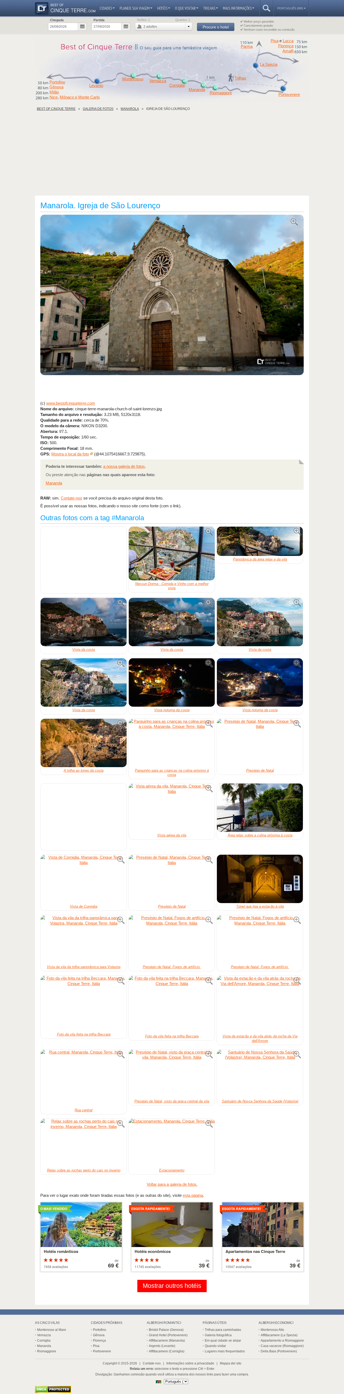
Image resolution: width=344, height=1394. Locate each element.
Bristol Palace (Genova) (166, 1330)
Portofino (57, 82)
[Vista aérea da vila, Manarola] (172, 808)
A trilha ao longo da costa (83, 770)
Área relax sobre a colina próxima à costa (260, 835)
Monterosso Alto (272, 1330)
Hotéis (162, 8)
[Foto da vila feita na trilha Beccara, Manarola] (84, 1003)
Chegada (57, 20)
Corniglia (177, 85)
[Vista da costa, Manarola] (84, 622)
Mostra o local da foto (70, 454)
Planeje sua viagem (135, 8)
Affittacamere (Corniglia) (166, 1351)
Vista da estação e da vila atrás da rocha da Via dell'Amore (260, 1038)
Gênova (56, 87)
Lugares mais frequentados (225, 1351)
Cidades (106, 8)
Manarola (197, 90)
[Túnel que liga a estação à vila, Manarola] (260, 879)
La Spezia (268, 64)
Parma (247, 46)
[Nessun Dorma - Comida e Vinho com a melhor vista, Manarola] (172, 553)
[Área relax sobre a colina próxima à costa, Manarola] (260, 808)
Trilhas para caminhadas (223, 1330)
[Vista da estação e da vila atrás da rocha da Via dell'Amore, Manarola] (260, 1004)
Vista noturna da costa (171, 710)
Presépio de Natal (260, 770)
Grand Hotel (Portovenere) (168, 1335)
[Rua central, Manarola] (84, 1078)
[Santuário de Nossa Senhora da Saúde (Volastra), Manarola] (260, 1074)
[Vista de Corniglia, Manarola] (84, 879)
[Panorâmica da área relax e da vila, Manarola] (260, 541)
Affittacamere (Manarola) (167, 1340)
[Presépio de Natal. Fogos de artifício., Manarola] (172, 939)
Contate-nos (71, 498)
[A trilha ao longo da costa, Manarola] (84, 743)
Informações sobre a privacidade (190, 1363)
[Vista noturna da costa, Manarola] (172, 682)
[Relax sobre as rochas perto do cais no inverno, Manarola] (84, 1143)
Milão (54, 92)
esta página (193, 1195)
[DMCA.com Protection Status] (53, 1391)
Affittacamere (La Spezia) (279, 1335)
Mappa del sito (230, 1363)
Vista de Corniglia (83, 906)
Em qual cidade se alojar (223, 1340)
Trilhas (209, 8)
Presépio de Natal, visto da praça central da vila (171, 1101)
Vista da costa (83, 650)
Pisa (274, 40)
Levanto (96, 86)
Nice (53, 97)
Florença (285, 46)
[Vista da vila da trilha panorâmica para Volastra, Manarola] (84, 939)
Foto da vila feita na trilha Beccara (83, 1034)
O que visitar (185, 8)
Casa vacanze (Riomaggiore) (282, 1346)
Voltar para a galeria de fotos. (172, 1184)
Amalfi (287, 51)
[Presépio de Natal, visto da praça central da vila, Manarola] (172, 1074)
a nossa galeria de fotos (124, 466)
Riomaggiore (221, 93)
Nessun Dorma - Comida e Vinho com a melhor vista (172, 586)
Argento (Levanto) (162, 1346)
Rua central (83, 1110)
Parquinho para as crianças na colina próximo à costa (172, 772)
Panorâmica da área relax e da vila (260, 559)
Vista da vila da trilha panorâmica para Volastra (83, 967)
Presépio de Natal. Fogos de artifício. (172, 967)
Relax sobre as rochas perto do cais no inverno (83, 1170)
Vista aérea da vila (171, 835)
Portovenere (289, 94)
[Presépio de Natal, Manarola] (260, 743)
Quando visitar (215, 1346)
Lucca (288, 40)
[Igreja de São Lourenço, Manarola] (172, 295)
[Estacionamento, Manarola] (172, 1143)
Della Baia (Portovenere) (279, 1351)
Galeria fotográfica (218, 1335)
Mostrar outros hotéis (172, 1285)
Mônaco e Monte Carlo (80, 97)
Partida (99, 20)
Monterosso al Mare (51, 1330)
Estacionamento (171, 1170)
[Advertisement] (172, 155)
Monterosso (132, 79)
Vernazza (157, 81)
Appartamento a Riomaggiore (282, 1340)
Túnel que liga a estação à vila (260, 906)
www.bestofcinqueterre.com (70, 403)
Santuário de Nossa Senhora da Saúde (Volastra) (260, 1101)
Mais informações (237, 8)
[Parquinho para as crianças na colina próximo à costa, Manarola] (172, 743)
